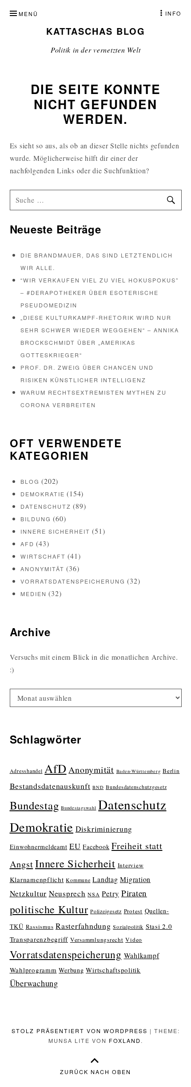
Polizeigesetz (106, 911)
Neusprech (67, 893)
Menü (28, 13)
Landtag (105, 879)
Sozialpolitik (128, 926)
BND (97, 787)
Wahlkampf (141, 955)
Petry (110, 893)
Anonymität (42, 569)
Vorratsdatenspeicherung (72, 581)
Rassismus (40, 927)
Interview (131, 865)
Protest (133, 911)
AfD (27, 544)
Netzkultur (28, 893)
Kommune (78, 879)
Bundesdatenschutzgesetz (136, 786)
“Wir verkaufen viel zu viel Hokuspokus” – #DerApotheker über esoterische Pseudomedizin (99, 292)
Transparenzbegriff (39, 939)
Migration (135, 879)
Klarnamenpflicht (37, 879)
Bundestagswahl (78, 808)
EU (75, 846)
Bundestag (34, 805)
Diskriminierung (104, 829)
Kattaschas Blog (95, 31)
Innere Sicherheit (55, 531)
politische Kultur (49, 909)
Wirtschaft (43, 556)
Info (173, 13)
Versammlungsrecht (96, 940)
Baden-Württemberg (138, 771)
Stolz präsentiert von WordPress (79, 1031)
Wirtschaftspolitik (113, 969)
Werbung (71, 970)
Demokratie (42, 494)
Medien (33, 594)
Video (133, 940)
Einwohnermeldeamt (39, 846)
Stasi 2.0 (159, 926)
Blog (30, 482)
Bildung (35, 519)
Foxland (125, 1041)
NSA (93, 894)
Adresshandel (26, 770)
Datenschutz (45, 507)
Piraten (134, 893)
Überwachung (34, 983)
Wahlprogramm (33, 969)
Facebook (96, 846)
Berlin (171, 771)
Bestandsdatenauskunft (50, 786)
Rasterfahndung (83, 925)
